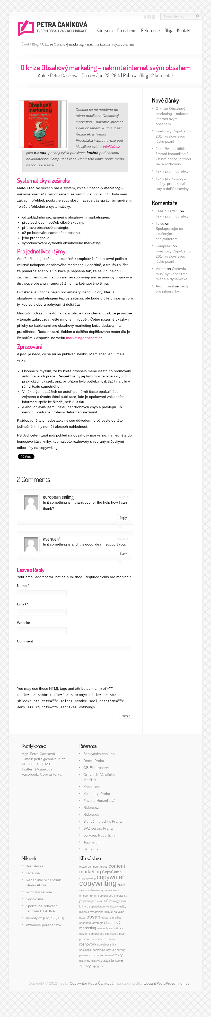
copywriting (98, 883)
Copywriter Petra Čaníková (91, 983)
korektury (112, 906)
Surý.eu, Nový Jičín (99, 835)
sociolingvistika (106, 944)
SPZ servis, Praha (98, 828)
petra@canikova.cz (49, 759)
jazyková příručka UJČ (93, 901)
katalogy (114, 901)
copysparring (87, 878)
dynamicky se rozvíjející (105, 890)
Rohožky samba (39, 892)
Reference (150, 30)
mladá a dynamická (91, 911)
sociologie (85, 949)
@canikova (43, 769)
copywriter (110, 877)
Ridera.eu (91, 814)
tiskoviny (84, 960)
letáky (122, 906)
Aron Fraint (165, 286)
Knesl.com (91, 787)
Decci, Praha (93, 761)
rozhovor (109, 939)
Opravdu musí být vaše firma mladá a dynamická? (172, 274)
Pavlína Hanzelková (99, 800)
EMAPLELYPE (167, 211)
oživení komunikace (91, 933)
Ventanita (91, 849)
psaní (122, 933)
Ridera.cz (91, 807)
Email (22, 604)
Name (23, 586)
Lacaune (33, 873)
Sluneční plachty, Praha (102, 821)
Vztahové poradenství (43, 925)
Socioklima (34, 899)
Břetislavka (34, 866)
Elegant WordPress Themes (166, 983)
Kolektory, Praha (96, 794)
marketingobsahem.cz (84, 338)
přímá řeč (85, 939)
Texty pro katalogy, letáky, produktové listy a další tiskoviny (172, 183)
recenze (97, 939)
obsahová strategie (91, 922)
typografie (98, 966)
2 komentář (162, 75)
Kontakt (184, 30)
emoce (83, 895)
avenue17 (51, 538)
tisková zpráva (100, 960)
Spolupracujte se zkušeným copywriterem (169, 233)
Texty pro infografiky (172, 171)
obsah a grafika (111, 917)
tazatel (109, 955)
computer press (98, 866)
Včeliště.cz (111, 146)
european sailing (58, 496)
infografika (120, 895)
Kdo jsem (104, 30)
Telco (160, 223)
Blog (168, 30)
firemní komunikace (101, 895)
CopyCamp (111, 872)
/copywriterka (50, 774)
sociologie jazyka (103, 949)
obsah (93, 917)
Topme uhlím (93, 842)
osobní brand (105, 928)
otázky (119, 928)
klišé (124, 901)
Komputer (164, 246)
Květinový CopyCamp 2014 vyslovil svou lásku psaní (173, 136)
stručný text (96, 955)
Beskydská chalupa (99, 754)
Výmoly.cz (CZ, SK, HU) (45, 918)
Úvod (25, 44)
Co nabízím (126, 30)
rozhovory (87, 944)
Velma (161, 269)
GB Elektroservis (96, 768)
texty (119, 955)
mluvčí (108, 911)
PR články (111, 933)
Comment (25, 641)
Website (23, 623)
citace (83, 866)
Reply (123, 518)
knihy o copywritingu (92, 906)
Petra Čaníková (64, 75)
